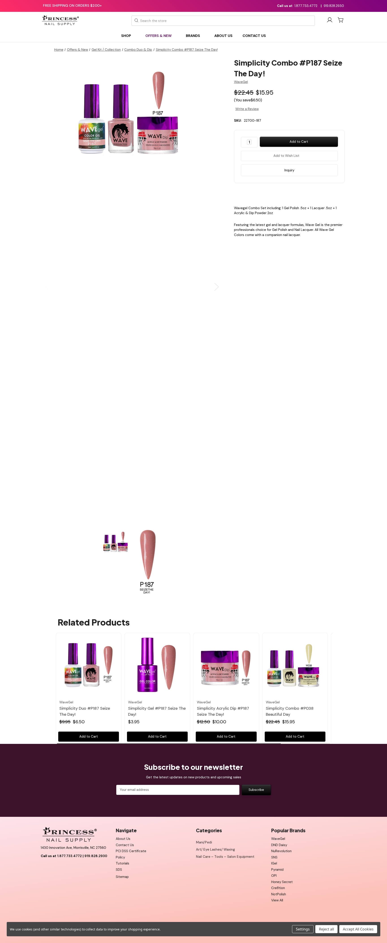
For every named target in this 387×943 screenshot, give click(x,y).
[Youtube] (54, 867)
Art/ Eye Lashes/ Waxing (215, 849)
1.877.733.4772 (306, 6)
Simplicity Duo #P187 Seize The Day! (84, 711)
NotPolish (278, 894)
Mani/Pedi (204, 842)
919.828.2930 (334, 6)
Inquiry (289, 170)
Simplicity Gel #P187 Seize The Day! (157, 711)
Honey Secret (282, 882)
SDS (119, 869)
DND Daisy (279, 845)
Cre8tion (278, 888)
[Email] (285, 193)
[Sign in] (329, 20)
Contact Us (125, 845)
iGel (274, 863)
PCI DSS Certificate (131, 851)
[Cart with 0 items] (340, 19)
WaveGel (278, 839)
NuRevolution (281, 851)
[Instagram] (64, 867)
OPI (274, 875)
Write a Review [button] (247, 109)
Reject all (326, 929)
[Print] (293, 193)
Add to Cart (88, 736)
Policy (120, 857)
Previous (46, 287)
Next (216, 287)
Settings (303, 929)
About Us (123, 839)
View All (277, 900)
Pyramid (277, 869)
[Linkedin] (301, 193)
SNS (274, 857)
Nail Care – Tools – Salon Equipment (225, 856)
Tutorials (122, 863)
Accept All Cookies (358, 929)
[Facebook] (277, 193)
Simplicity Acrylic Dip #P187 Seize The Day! (223, 711)
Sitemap (122, 877)
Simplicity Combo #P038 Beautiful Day (290, 711)
